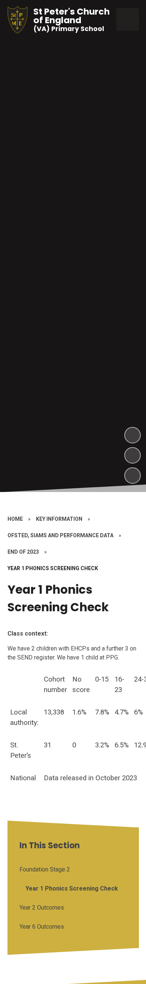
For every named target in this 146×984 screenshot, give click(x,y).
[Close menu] (127, 19)
